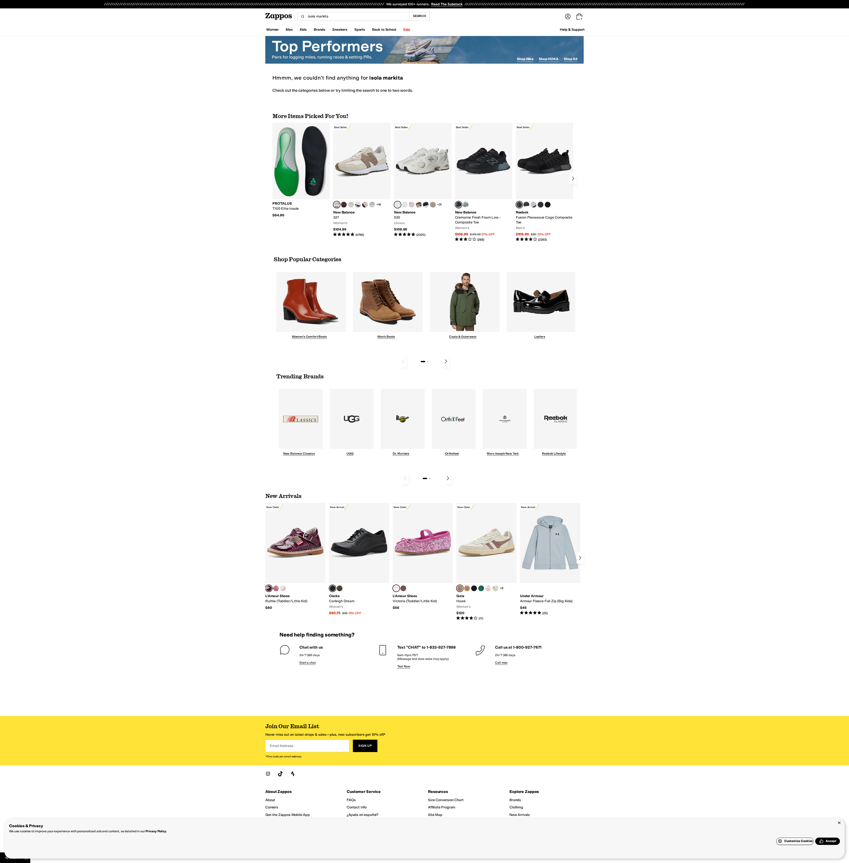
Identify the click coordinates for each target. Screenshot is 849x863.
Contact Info (357, 807)
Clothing (516, 807)
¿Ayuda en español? (363, 815)
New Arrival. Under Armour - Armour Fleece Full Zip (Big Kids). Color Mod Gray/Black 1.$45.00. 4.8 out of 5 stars (550, 559)
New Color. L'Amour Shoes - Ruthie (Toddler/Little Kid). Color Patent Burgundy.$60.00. (295, 556)
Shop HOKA (548, 59)
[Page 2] (427, 361)
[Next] (573, 178)
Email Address (281, 746)
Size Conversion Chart (446, 800)
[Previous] (403, 361)
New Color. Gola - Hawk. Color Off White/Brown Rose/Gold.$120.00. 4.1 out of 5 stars (486, 562)
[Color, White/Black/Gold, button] (474, 588)
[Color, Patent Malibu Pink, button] (275, 588)
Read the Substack (447, 4)
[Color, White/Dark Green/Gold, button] (481, 588)
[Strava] (293, 774)
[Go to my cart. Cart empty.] (579, 16)
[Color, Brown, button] (526, 204)
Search (419, 16)
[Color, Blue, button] (540, 204)
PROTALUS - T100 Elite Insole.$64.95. (301, 170)
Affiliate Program (441, 807)
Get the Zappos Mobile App (287, 815)
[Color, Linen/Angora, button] (350, 204)
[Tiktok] (280, 774)
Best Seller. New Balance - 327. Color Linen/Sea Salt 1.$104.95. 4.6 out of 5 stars (361, 180)
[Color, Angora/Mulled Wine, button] (365, 204)
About (270, 800)
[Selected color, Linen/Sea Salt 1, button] (336, 204)
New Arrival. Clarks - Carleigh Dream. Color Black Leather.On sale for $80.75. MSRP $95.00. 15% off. (359, 559)
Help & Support (572, 29)
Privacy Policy (155, 831)
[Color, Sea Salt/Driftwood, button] (432, 204)
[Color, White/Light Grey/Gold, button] (495, 588)
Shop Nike (525, 59)
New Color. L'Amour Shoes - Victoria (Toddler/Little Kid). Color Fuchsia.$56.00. (423, 556)
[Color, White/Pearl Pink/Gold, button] (488, 588)
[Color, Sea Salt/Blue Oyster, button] (404, 204)
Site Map (435, 815)
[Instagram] (268, 774)
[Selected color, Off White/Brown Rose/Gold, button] (459, 588)
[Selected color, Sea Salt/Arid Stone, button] (397, 204)
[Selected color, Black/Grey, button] (458, 204)
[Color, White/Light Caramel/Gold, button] (466, 588)
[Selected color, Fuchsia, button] (396, 588)
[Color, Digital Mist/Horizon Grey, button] (357, 204)
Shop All (570, 59)
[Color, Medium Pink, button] (403, 588)
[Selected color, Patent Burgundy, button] (268, 588)
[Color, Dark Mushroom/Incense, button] (418, 204)
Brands (515, 800)
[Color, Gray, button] (533, 204)
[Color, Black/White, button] (547, 204)
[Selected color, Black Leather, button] (332, 588)
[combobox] (353, 16)
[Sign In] (567, 16)
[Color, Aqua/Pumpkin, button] (465, 204)
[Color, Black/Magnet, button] (425, 204)
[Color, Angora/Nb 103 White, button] (372, 204)
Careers (271, 807)
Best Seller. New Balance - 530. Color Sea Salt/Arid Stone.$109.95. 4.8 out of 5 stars (422, 180)
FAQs (351, 800)
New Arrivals (519, 815)
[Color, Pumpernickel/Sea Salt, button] (343, 204)
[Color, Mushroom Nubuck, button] (339, 588)
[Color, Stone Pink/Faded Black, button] (411, 204)
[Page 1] (423, 361)
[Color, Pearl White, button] (283, 588)
